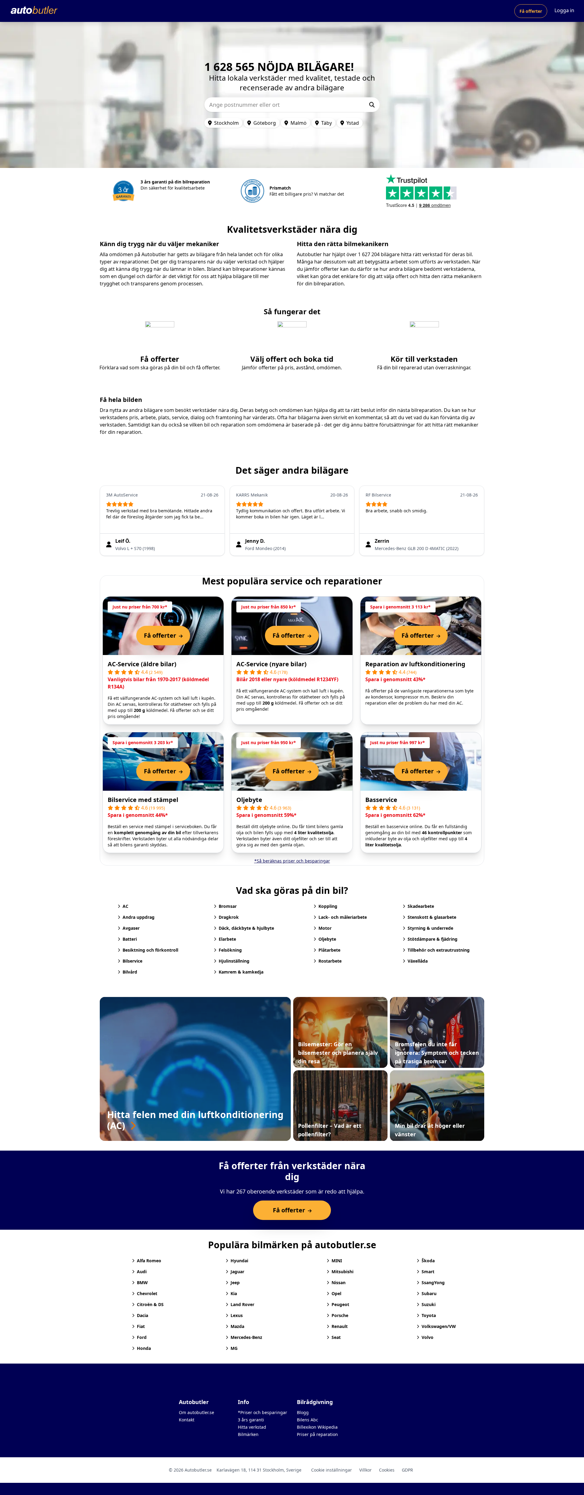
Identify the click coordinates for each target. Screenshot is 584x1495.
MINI (337, 1260)
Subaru (429, 1293)
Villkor (365, 1470)
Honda (144, 1348)
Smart (428, 1271)
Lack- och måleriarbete (342, 917)
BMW (142, 1282)
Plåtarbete (329, 950)
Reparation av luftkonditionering (415, 664)
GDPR (407, 1470)
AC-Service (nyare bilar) (271, 664)
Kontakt (186, 1420)
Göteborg (264, 123)
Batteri (130, 939)
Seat (336, 1337)
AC (125, 906)
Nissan (339, 1282)
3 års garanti (251, 1420)
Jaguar (237, 1271)
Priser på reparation (317, 1434)
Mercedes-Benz (246, 1337)
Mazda (237, 1326)
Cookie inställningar (331, 1470)
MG (234, 1348)
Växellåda (418, 961)
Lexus (237, 1315)
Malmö (298, 123)
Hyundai (239, 1260)
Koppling (327, 906)
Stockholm (226, 123)
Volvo (427, 1337)
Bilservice (132, 961)
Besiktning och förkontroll (150, 950)
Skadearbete (421, 906)
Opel (336, 1293)
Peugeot (340, 1304)
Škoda (428, 1260)
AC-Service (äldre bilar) (142, 664)
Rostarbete (330, 961)
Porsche (340, 1315)
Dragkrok (229, 917)
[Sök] (372, 104)
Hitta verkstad (252, 1427)
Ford (142, 1337)
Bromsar (228, 906)
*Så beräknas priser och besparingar (292, 861)
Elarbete (227, 939)
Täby (326, 123)
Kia (234, 1293)
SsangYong (433, 1282)
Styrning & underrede (430, 928)
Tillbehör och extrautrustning (439, 950)
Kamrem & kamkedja (241, 972)
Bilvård (130, 972)
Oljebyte (249, 800)
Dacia (142, 1315)
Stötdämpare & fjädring (432, 939)
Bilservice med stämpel (143, 800)
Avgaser (131, 928)
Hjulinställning (234, 961)
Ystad (352, 123)
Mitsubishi (342, 1271)
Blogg (303, 1412)
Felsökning (230, 950)
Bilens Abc (307, 1420)
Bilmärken (248, 1434)
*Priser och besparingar (262, 1412)
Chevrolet (147, 1293)
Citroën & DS (150, 1304)
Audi (142, 1271)
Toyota (429, 1315)
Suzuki (429, 1304)
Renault (340, 1326)
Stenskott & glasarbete (432, 917)
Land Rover (242, 1304)
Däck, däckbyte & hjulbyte (246, 928)
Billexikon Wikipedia (317, 1427)
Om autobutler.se (196, 1412)
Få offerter (531, 11)
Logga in (564, 10)
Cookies (387, 1470)
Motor (325, 928)
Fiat (141, 1326)
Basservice (381, 800)
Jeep (235, 1282)
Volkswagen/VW (439, 1326)
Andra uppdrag (139, 917)
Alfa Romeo (149, 1260)
